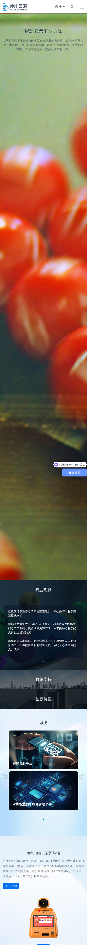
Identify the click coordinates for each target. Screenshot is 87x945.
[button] (5, 776)
